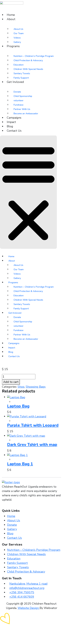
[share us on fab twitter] (5, 507)
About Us (18, 29)
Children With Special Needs (28, 69)
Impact (11, 122)
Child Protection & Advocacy (28, 60)
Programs (13, 46)
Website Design (29, 608)
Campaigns (14, 118)
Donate (17, 91)
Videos (17, 37)
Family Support (21, 77)
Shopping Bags (36, 387)
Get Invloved (15, 82)
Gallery (17, 42)
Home (11, 15)
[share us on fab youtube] (10, 507)
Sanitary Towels (22, 73)
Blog (10, 126)
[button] (28, 192)
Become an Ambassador (26, 113)
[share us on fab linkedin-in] (12, 507)
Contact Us (14, 131)
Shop (21, 387)
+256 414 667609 (21, 597)
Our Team (19, 33)
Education (19, 64)
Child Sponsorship (23, 96)
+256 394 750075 (21, 592)
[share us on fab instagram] (7, 507)
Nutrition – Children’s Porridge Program (34, 56)
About (11, 19)
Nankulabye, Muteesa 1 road (28, 584)
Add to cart (11, 382)
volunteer (18, 100)
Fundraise (18, 104)
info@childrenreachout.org (26, 588)
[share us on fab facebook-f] (3, 507)
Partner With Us (22, 109)
